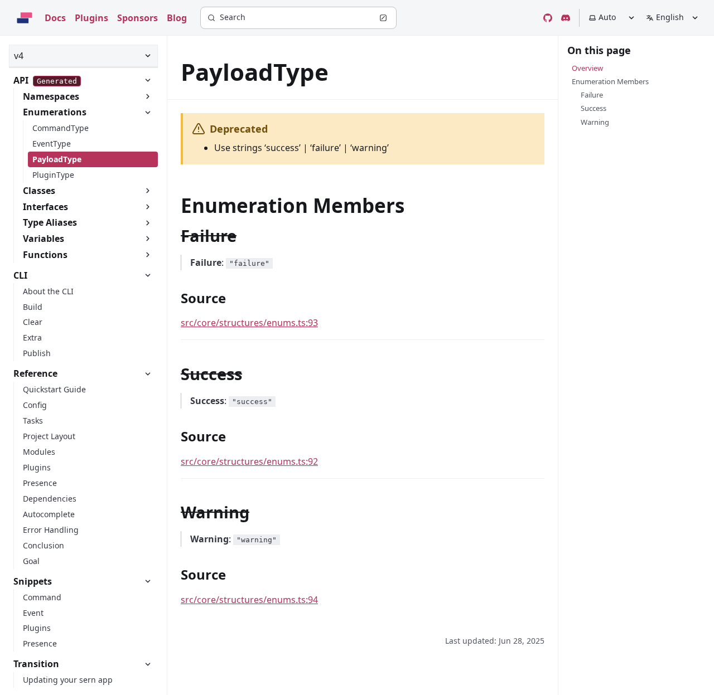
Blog (177, 18)
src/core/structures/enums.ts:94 (249, 600)
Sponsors (137, 18)
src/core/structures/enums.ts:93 (249, 323)
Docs (55, 18)
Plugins (91, 18)
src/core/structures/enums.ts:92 (249, 461)
